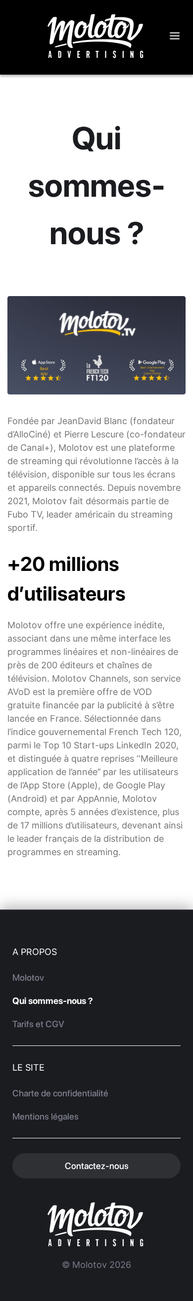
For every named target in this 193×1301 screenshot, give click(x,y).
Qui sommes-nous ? (52, 1001)
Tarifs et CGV (38, 1024)
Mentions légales (45, 1116)
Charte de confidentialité (60, 1093)
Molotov (28, 977)
